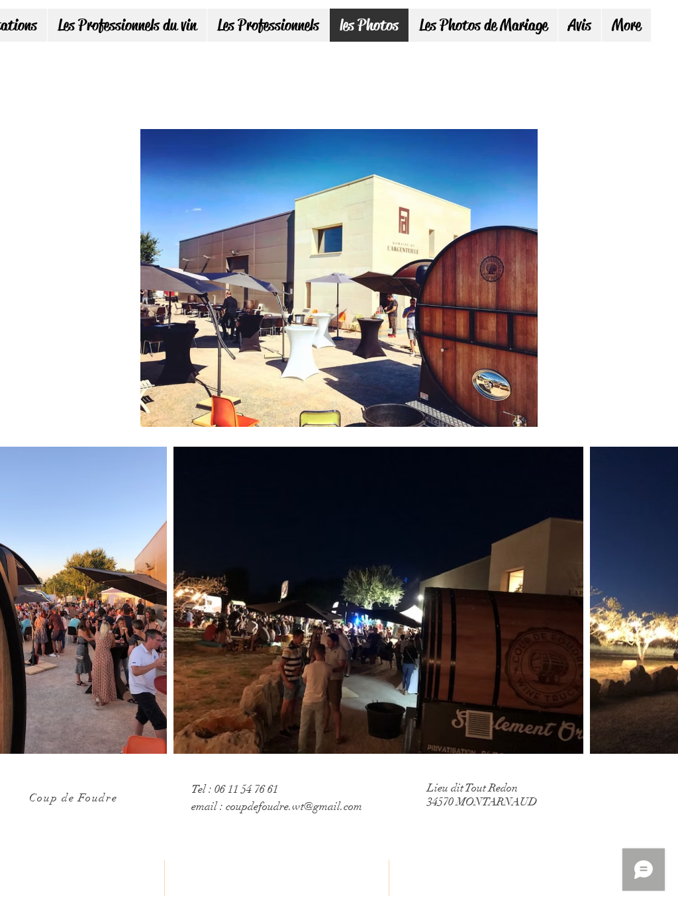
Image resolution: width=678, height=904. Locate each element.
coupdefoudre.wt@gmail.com (294, 806)
